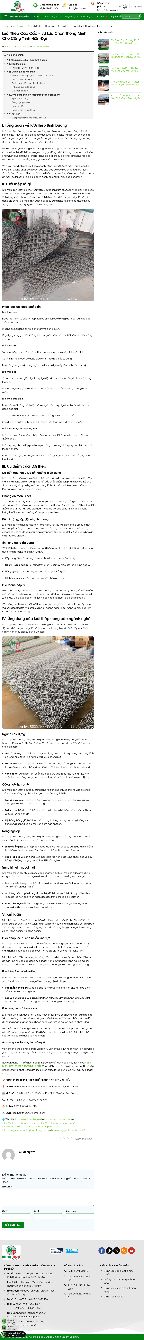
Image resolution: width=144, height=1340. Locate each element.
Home (40, 16)
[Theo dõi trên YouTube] (131, 1250)
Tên (4, 1211)
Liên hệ (100, 16)
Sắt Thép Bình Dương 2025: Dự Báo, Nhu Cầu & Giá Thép (125, 42)
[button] (123, 6)
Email (37, 1211)
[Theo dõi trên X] (116, 1250)
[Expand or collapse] (90, 54)
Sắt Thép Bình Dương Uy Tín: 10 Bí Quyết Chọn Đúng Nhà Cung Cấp (126, 56)
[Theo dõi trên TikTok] (109, 1250)
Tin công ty (87, 16)
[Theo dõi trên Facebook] (101, 1250)
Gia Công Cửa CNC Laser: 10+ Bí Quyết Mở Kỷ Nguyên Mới (126, 83)
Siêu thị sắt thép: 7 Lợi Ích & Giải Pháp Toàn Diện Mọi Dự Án (126, 97)
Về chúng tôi (51, 16)
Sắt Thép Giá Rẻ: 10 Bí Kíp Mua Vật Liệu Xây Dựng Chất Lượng (124, 69)
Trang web (71, 1211)
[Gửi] (139, 16)
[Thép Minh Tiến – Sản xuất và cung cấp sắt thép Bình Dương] (20, 6)
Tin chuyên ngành (70, 16)
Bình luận (7, 1186)
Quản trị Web (23, 46)
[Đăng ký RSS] (124, 1250)
